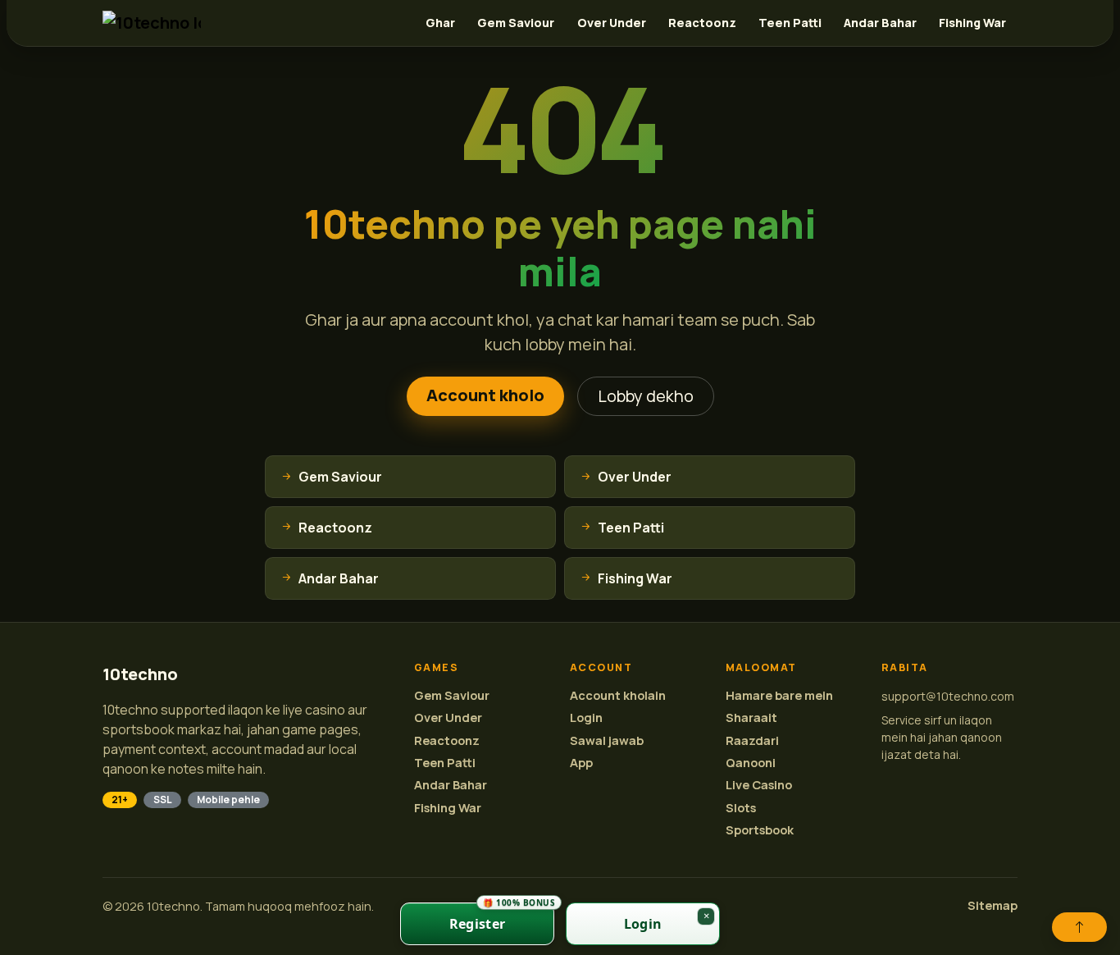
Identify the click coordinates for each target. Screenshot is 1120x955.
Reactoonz (702, 22)
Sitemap (992, 905)
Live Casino (759, 785)
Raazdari (752, 740)
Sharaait (751, 717)
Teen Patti (790, 22)
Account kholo (485, 395)
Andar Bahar (880, 22)
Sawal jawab (607, 740)
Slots (741, 808)
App (581, 762)
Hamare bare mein (779, 695)
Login (586, 717)
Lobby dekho (646, 396)
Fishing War (972, 22)
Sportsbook (760, 830)
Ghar (440, 22)
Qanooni (751, 762)
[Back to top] (1079, 927)
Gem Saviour (515, 22)
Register (501, 917)
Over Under (611, 22)
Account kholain (618, 695)
